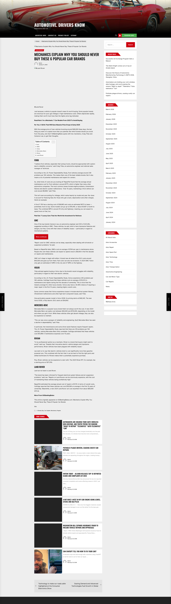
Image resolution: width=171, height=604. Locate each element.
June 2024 (109, 212)
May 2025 (109, 158)
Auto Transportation (112, 267)
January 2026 (110, 119)
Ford (37, 144)
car (45, 410)
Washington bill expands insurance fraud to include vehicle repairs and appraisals (80, 526)
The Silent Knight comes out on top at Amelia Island (118, 67)
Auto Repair (110, 247)
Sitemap (74, 35)
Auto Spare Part (111, 252)
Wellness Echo (110, 302)
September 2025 (111, 139)
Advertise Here (40, 35)
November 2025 (111, 129)
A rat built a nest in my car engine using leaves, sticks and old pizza (81, 500)
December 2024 (111, 183)
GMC (38, 146)
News (108, 286)
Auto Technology (111, 257)
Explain (48, 410)
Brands (39, 410)
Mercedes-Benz (41, 151)
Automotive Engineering (114, 272)
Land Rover (40, 155)
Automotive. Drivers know (59, 24)
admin (40, 63)
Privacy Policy (63, 35)
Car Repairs (39, 50)
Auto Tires (109, 262)
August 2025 (110, 144)
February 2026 (111, 114)
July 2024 (109, 207)
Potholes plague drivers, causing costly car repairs (80, 448)
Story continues (41, 237)
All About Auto (111, 237)
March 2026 (110, 109)
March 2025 (110, 168)
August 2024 (110, 203)
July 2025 (109, 149)
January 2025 (110, 178)
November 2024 (111, 188)
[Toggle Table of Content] (52, 141)
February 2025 (111, 173)
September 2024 (111, 198)
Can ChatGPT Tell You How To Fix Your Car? (79, 551)
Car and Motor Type (112, 277)
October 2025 (110, 134)
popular (59, 410)
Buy (43, 410)
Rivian (38, 153)
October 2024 (110, 193)
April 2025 (109, 163)
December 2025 (111, 124)
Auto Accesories (111, 242)
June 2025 (109, 153)
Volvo (38, 149)
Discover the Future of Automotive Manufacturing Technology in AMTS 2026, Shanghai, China (120, 75)
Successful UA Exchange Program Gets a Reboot (120, 60)
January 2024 (110, 222)
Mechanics (53, 410)
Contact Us (52, 35)
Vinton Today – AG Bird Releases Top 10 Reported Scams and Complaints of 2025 (82, 474)
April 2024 (109, 217)
